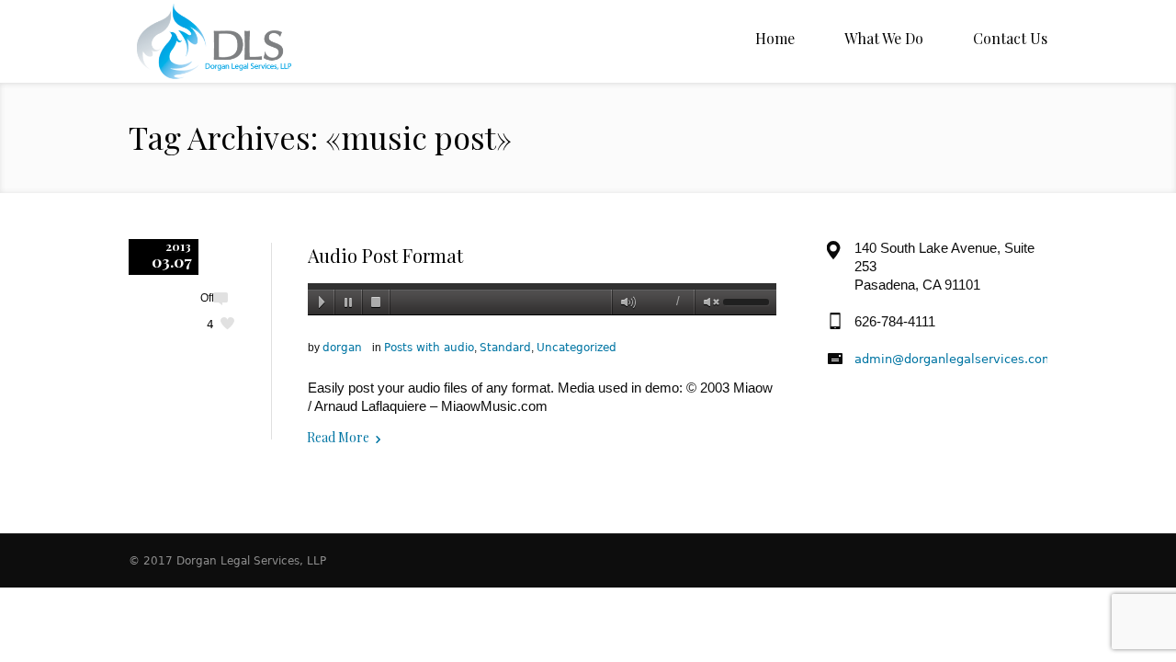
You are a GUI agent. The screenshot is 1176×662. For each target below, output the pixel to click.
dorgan (342, 347)
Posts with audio (429, 347)
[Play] (321, 302)
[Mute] (625, 302)
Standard (505, 347)
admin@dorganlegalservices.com (954, 359)
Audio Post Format (385, 255)
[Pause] (349, 302)
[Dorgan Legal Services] (243, 41)
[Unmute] (707, 302)
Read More (338, 437)
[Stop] (376, 302)
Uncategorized (576, 347)
